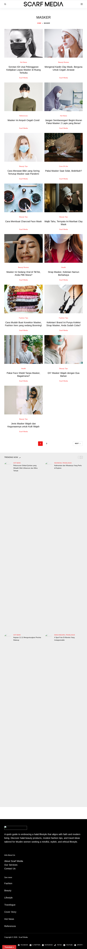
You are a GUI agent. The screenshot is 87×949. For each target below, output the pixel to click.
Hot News (23, 62)
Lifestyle (8, 897)
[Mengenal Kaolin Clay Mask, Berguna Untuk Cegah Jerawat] (63, 43)
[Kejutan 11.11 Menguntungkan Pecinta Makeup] (7, 719)
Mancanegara (59, 635)
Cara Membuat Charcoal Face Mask (23, 221)
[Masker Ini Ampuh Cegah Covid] (23, 96)
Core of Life (63, 166)
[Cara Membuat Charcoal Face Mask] (23, 198)
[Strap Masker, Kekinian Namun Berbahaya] (63, 248)
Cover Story (10, 912)
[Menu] (82, 4)
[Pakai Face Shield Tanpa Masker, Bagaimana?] (23, 349)
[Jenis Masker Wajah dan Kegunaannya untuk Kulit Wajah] (23, 400)
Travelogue (9, 905)
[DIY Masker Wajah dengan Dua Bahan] (63, 349)
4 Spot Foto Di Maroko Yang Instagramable (64, 639)
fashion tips (23, 318)
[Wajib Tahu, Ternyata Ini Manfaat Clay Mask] (63, 198)
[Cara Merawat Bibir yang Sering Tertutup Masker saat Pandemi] (23, 147)
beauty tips (23, 166)
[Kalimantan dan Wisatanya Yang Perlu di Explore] (48, 547)
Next (77, 443)
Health (63, 267)
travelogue (67, 463)
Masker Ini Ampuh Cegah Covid (23, 120)
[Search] (5, 4)
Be (5, 890)
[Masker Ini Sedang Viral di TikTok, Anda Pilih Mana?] (23, 248)
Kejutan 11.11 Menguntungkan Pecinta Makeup (27, 639)
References (23, 116)
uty (9, 890)
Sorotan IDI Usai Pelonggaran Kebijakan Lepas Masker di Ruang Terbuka (23, 70)
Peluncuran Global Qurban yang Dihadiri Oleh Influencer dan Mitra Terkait (25, 468)
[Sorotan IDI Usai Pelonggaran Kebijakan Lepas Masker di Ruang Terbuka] (23, 43)
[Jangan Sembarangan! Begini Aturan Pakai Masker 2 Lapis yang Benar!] (63, 96)
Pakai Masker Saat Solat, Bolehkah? (63, 171)
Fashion (8, 883)
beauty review (63, 62)
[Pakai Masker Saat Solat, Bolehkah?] (63, 147)
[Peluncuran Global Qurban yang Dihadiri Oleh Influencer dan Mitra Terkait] (7, 547)
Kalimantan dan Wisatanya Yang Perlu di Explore (68, 467)
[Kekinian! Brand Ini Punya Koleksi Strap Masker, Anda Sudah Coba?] (63, 299)
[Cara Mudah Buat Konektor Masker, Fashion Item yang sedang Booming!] (23, 299)
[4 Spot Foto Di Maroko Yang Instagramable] (48, 719)
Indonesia (58, 463)
